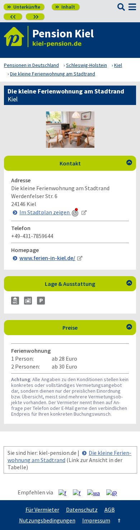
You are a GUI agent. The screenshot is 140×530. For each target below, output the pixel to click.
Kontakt (96, 163)
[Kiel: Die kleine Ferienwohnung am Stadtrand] (70, 145)
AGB (109, 509)
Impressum (96, 520)
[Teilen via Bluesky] (79, 493)
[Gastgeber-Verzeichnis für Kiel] (16, 36)
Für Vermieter (42, 509)
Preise (97, 327)
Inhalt (65, 7)
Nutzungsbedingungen (47, 520)
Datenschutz (82, 509)
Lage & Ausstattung (88, 283)
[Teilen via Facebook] (65, 493)
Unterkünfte (23, 7)
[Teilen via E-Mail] (114, 493)
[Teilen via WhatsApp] (96, 493)
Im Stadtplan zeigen (45, 212)
